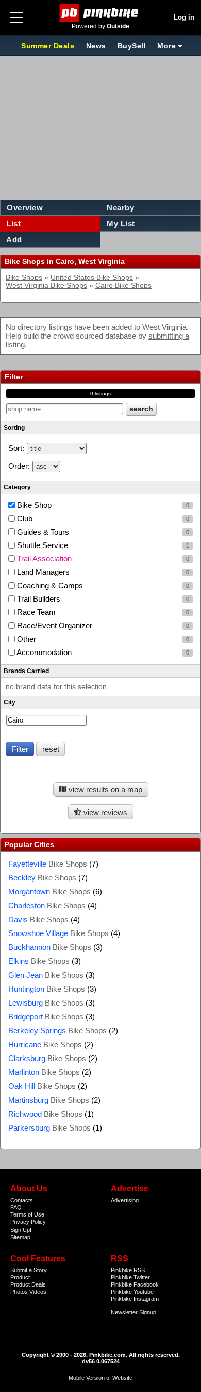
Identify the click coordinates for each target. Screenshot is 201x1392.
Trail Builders (102, 598)
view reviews (104, 812)
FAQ (16, 1207)
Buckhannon (49, 947)
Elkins (39, 961)
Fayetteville (47, 863)
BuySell (132, 46)
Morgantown (49, 891)
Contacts (21, 1200)
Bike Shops (24, 277)
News (96, 46)
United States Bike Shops (92, 277)
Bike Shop (102, 505)
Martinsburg (48, 1100)
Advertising (125, 1200)
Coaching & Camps (102, 585)
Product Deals (28, 1284)
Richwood (45, 1113)
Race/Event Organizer (102, 625)
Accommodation (102, 652)
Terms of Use (27, 1214)
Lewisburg (45, 1002)
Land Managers (102, 572)
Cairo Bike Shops (123, 285)
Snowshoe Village (58, 933)
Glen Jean (45, 975)
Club (102, 518)
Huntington (46, 988)
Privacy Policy (28, 1222)
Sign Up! (20, 1230)
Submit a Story (28, 1270)
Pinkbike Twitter (130, 1277)
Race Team (102, 612)
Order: (19, 466)
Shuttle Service (102, 545)
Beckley (42, 877)
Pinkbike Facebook (135, 1284)
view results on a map (104, 789)
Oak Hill (42, 1086)
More (166, 46)
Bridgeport (45, 1016)
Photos (19, 1292)
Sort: (16, 448)
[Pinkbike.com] (101, 13)
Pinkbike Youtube (132, 1292)
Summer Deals (49, 46)
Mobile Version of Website (100, 1378)
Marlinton (44, 1072)
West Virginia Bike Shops (46, 285)
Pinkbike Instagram (135, 1299)
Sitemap (20, 1237)
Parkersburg (49, 1127)
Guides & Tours (102, 531)
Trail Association (102, 558)
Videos (37, 1292)
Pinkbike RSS (128, 1270)
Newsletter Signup (133, 1312)
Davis (38, 919)
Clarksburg (47, 1058)
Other (102, 639)
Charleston (47, 905)
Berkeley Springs (57, 1030)
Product (20, 1277)
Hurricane (45, 1044)
